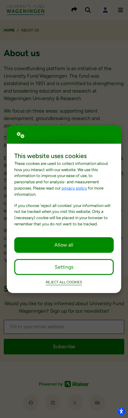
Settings (64, 267)
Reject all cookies (64, 282)
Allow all (63, 245)
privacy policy (74, 187)
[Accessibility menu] (121, 411)
